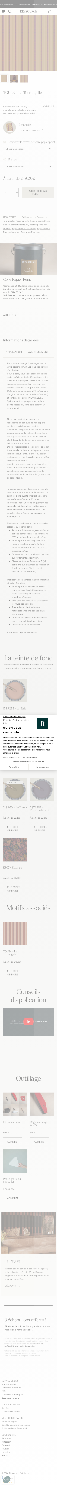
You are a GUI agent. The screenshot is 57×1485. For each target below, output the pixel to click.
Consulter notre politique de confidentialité (20, 757)
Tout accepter (43, 767)
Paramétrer (14, 767)
